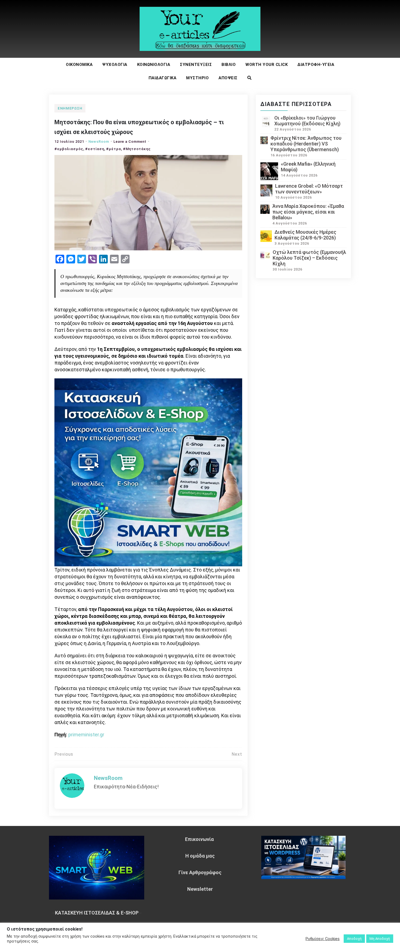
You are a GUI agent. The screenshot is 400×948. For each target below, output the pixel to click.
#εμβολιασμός (68, 149)
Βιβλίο (228, 64)
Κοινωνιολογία (153, 64)
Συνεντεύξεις (196, 64)
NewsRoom (98, 141)
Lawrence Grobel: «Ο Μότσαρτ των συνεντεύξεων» (309, 189)
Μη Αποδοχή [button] (380, 939)
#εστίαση (94, 149)
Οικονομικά (79, 64)
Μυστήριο (197, 77)
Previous (63, 754)
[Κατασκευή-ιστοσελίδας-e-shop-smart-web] (148, 472)
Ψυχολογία (114, 64)
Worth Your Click (266, 64)
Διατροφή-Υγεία (315, 64)
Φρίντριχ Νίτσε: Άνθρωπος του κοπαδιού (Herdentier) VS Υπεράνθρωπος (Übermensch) (305, 143)
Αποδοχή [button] (354, 939)
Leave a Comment (129, 141)
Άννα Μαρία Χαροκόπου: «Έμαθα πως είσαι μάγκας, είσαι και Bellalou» (308, 211)
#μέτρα (113, 149)
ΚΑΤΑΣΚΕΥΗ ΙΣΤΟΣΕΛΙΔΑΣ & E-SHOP (97, 913)
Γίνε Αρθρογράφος (200, 872)
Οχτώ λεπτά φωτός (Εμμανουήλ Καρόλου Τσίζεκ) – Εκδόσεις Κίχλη (309, 257)
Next (237, 754)
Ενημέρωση (70, 108)
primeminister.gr (86, 734)
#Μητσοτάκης (137, 149)
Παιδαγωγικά (163, 77)
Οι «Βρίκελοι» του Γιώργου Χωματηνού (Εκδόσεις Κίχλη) (307, 120)
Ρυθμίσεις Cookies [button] (323, 938)
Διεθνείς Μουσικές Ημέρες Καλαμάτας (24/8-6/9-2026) (305, 235)
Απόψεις (228, 77)
